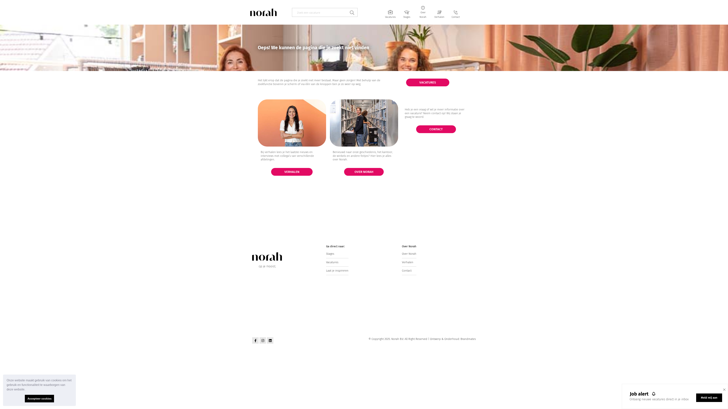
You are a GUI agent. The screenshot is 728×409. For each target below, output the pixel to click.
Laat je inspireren (337, 270)
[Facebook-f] (255, 340)
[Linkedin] (270, 340)
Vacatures (390, 17)
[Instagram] (263, 340)
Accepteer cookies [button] (39, 398)
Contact (456, 17)
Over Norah (409, 253)
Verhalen (439, 17)
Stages (406, 17)
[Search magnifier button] (353, 12)
